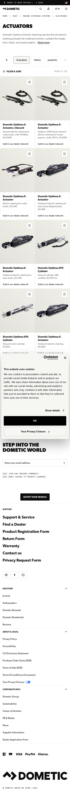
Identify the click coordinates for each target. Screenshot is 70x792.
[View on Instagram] (6, 575)
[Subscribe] (64, 462)
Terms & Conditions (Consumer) (19, 674)
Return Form (14, 538)
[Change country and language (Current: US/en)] (66, 2)
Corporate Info (11, 689)
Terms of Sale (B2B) (12, 667)
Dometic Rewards (12, 610)
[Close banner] (65, 358)
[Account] (48, 8)
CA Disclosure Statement (15, 653)
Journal (6, 595)
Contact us (12, 553)
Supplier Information (13, 732)
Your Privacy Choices (33, 431)
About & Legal (10, 632)
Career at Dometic (22, 710)
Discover (8, 588)
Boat (15, 16)
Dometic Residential (23, 617)
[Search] (40, 8)
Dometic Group (21, 696)
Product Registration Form (26, 531)
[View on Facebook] (14, 575)
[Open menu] (66, 8)
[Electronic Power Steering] (7, 60)
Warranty (11, 546)
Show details (52, 410)
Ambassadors (10, 603)
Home (5, 16)
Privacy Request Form (22, 560)
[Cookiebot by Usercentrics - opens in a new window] (44, 358)
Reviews (7, 624)
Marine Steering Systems (36, 16)
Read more (44, 42)
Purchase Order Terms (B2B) (17, 660)
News (16, 725)
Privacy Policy (10, 639)
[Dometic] (11, 9)
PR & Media (19, 718)
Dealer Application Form (26, 739)
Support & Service (19, 517)
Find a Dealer (14, 524)
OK (35, 420)
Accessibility (9, 646)
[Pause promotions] (5, 3)
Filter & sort (14, 71)
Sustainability (10, 703)
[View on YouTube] (23, 575)
